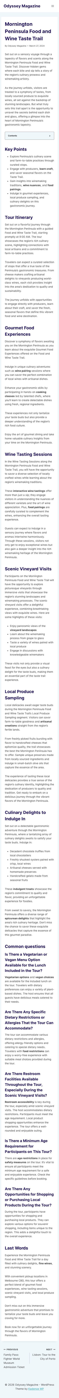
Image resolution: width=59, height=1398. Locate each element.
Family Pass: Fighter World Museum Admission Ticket (14, 1358)
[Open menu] (52, 6)
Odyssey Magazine (17, 46)
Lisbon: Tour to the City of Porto (43, 1354)
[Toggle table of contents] (49, 136)
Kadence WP (36, 1388)
